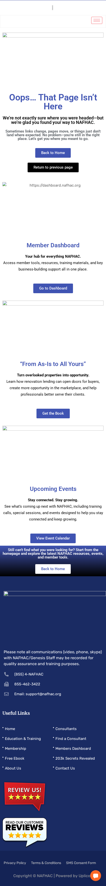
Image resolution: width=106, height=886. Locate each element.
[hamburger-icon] (96, 20)
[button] (95, 875)
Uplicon (86, 875)
